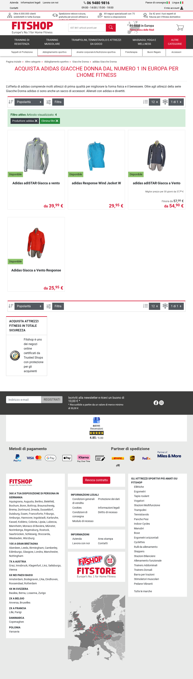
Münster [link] (50, 526)
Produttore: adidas (23, 120)
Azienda (14, 2)
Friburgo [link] (49, 513)
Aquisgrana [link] (16, 501)
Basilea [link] (13, 593)
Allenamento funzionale (148, 560)
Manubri (139, 528)
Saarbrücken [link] (16, 534)
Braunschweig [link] (46, 505)
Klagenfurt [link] (35, 565)
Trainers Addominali (145, 565)
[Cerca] (111, 28)
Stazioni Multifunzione (147, 505)
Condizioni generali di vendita (83, 501)
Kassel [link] (13, 522)
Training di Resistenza (21, 42)
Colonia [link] (32, 522)
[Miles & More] (169, 454)
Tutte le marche (143, 591)
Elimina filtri (48, 120)
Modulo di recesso (82, 521)
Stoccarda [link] (44, 534)
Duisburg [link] (14, 513)
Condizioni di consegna (79, 514)
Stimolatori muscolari (146, 579)
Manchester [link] (51, 551)
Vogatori (139, 500)
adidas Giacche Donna (105, 61)
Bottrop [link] (31, 505)
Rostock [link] (44, 530)
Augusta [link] (29, 501)
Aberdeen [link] (14, 547)
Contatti (14, 8)
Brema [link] (13, 509)
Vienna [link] (13, 569)
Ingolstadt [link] (40, 517)
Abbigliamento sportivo (56, 61)
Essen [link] (24, 513)
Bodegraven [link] (31, 579)
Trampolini (140, 510)
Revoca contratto (96, 480)
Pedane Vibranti (143, 583)
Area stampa (105, 538)
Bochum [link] (14, 505)
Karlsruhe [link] (52, 517)
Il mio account (171, 8)
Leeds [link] (24, 547)
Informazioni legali (30, 2)
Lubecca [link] (52, 522)
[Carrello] (181, 27)
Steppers (139, 551)
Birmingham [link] (36, 547)
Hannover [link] (26, 517)
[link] (15, 355)
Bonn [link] (23, 505)
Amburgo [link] (14, 517)
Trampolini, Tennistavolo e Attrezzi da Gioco (96, 42)
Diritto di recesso (107, 512)
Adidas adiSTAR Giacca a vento (36, 183)
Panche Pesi (141, 519)
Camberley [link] (51, 547)
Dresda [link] (35, 509)
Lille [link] (11, 612)
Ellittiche (139, 486)
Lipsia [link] (41, 522)
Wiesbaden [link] (15, 538)
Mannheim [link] (15, 526)
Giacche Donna (80, 61)
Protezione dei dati (109, 499)
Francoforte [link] (36, 513)
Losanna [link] (32, 593)
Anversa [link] (14, 602)
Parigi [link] (18, 612)
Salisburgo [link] (54, 565)
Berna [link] (22, 593)
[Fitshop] (32, 27)
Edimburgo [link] (15, 551)
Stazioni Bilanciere (144, 556)
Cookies (77, 507)
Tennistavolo (141, 514)
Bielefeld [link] (49, 501)
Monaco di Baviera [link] (33, 526)
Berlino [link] (39, 501)
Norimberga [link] (16, 530)
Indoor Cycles (142, 523)
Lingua (175, 2)
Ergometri (140, 491)
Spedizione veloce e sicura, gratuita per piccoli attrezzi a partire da (73, 17)
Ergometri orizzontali (146, 537)
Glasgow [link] (28, 551)
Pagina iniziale (13, 61)
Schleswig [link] (31, 534)
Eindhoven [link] (51, 579)
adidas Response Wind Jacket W (96, 183)
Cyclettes (139, 542)
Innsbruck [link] (22, 565)
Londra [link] (38, 551)
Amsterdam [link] (16, 579)
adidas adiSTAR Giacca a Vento (156, 183)
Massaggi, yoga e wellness (144, 42)
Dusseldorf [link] (46, 509)
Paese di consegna (156, 2)
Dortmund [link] (24, 509)
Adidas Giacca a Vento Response (36, 270)
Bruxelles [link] (25, 602)
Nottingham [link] (16, 556)
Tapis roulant (141, 496)
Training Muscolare (52, 42)
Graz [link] (12, 565)
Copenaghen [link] (16, 621)
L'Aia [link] (41, 579)
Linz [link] (44, 565)
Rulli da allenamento (146, 547)
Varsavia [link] (14, 631)
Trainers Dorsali (143, 570)
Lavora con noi (50, 2)
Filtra (58, 102)
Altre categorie (175, 42)
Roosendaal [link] (16, 583)
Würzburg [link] (28, 538)
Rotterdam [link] (30, 583)
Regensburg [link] (31, 530)
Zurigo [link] (42, 593)
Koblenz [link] (22, 522)
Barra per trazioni (144, 574)
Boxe (137, 533)
